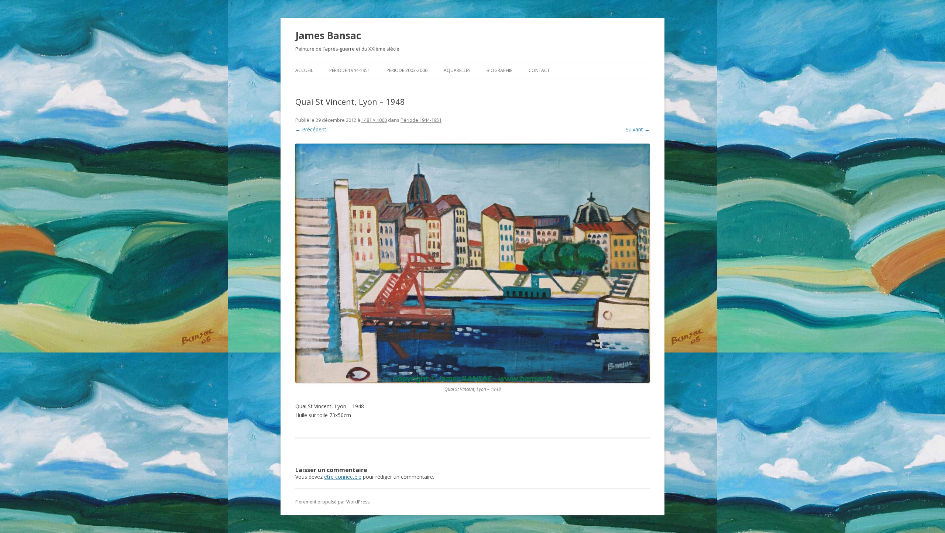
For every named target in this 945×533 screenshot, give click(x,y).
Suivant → (638, 129)
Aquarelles (457, 70)
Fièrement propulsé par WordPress (332, 502)
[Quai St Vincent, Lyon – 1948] (472, 263)
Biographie (499, 70)
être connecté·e (342, 476)
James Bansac (328, 35)
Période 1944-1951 (349, 70)
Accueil (304, 70)
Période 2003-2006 (406, 70)
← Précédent (310, 129)
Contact (539, 70)
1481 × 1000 (374, 120)
